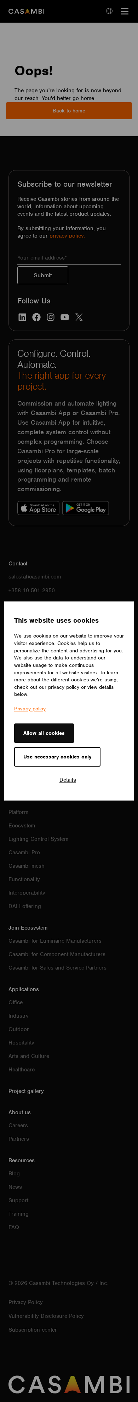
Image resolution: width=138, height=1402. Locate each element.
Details (67, 780)
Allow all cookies (44, 733)
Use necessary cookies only (57, 757)
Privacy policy (30, 708)
